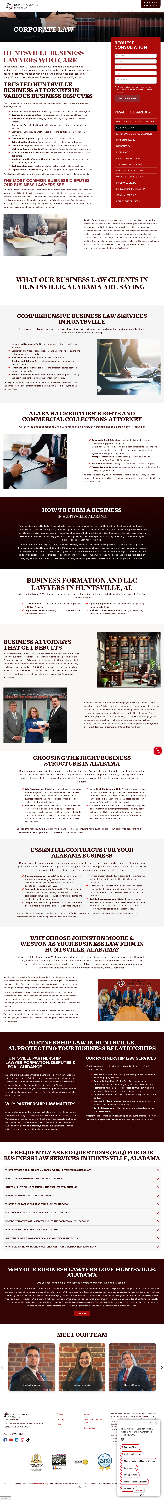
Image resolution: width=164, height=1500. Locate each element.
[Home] (57, 12)
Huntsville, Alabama (114, 1282)
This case (47, 670)
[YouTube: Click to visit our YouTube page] (11, 1440)
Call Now (82, 1313)
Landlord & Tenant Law (129, 170)
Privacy (45, 1483)
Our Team (61, 1419)
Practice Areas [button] (85, 12)
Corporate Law (125, 127)
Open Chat (5, 1498)
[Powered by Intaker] (143, 1495)
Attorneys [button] (72, 12)
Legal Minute (123, 12)
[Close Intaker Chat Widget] (156, 1423)
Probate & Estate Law (128, 158)
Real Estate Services (128, 201)
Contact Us (136, 12)
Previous (2, 1367)
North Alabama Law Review (104, 12)
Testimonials (89, 1427)
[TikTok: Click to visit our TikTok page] (28, 1440)
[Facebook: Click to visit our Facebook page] (5, 1440)
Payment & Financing (152, 12)
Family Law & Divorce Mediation (134, 133)
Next (162, 1367)
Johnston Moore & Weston (21, 66)
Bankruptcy (123, 146)
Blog (59, 1424)
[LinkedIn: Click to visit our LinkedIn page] (17, 1440)
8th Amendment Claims (129, 164)
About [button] (63, 12)
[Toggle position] (151, 1423)
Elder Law (122, 152)
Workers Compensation (130, 176)
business (24, 1074)
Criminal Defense (126, 195)
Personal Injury (125, 139)
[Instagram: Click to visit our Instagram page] (22, 1440)
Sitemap (37, 1483)
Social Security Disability (131, 188)
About (60, 1413)
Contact (87, 1413)
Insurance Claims (126, 182)
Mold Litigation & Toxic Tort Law (135, 121)
